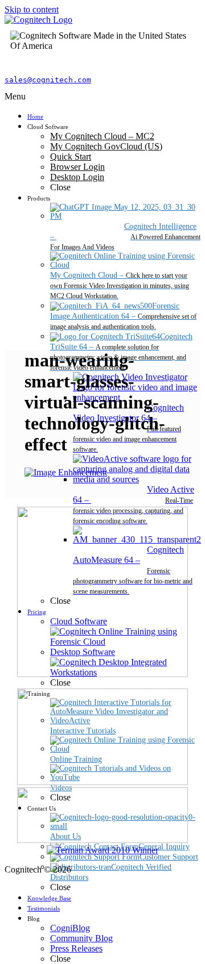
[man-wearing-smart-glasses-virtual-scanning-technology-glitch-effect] (65, 472)
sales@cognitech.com (48, 80)
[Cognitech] (38, 19)
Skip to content (32, 9)
